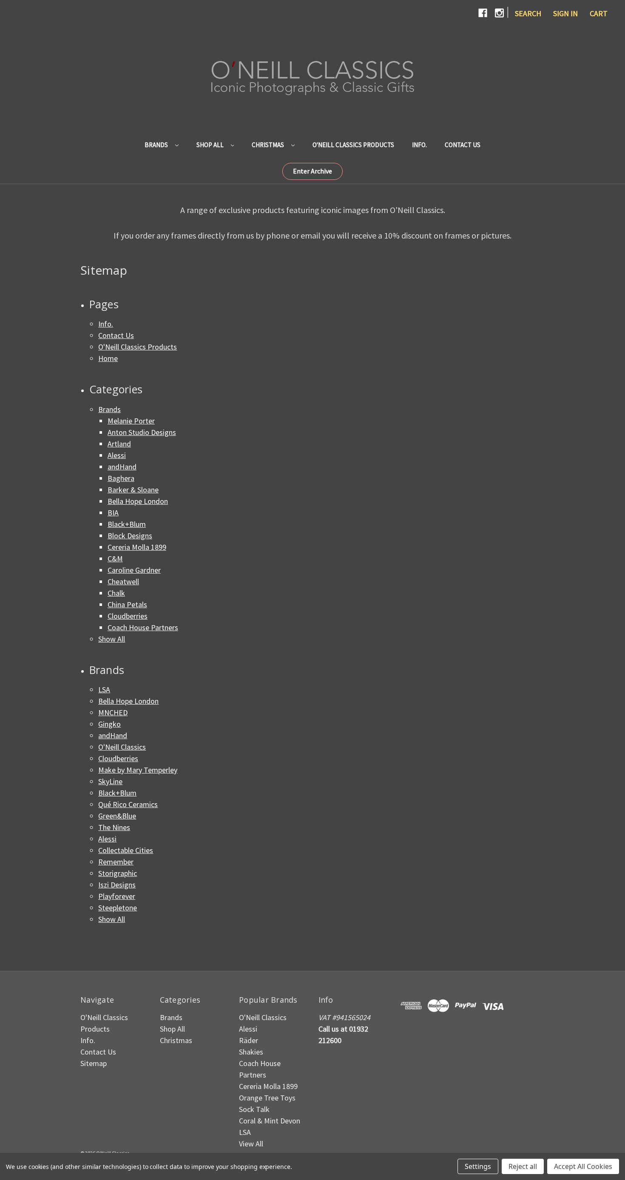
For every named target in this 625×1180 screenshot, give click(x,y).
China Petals (127, 604)
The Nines (114, 827)
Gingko (109, 724)
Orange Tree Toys (267, 1098)
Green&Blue (117, 816)
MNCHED (113, 712)
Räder (248, 1040)
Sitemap (93, 1063)
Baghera (121, 478)
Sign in (565, 13)
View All (251, 1144)
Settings (478, 1166)
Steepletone (117, 908)
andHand (122, 467)
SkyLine (110, 781)
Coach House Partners (143, 627)
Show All (111, 639)
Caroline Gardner (134, 570)
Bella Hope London (138, 501)
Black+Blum (127, 524)
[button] (312, 171)
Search (528, 13)
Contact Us (462, 145)
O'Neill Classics (122, 747)
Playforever (116, 896)
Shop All (210, 145)
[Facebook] (482, 13)
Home (108, 358)
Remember (116, 862)
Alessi (117, 455)
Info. (419, 145)
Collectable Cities (125, 850)
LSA (104, 689)
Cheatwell (123, 581)
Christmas (268, 145)
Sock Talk (254, 1109)
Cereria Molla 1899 (137, 547)
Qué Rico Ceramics (128, 804)
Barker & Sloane (133, 490)
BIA (113, 512)
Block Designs (130, 535)
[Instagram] (499, 13)
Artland (119, 444)
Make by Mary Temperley (137, 770)
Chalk (116, 593)
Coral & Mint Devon (269, 1121)
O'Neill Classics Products (353, 145)
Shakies (251, 1052)
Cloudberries (128, 616)
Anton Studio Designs (142, 432)
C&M (115, 558)
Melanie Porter (131, 421)
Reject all (523, 1166)
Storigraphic (117, 873)
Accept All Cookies (583, 1166)
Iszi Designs (117, 885)
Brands (157, 145)
